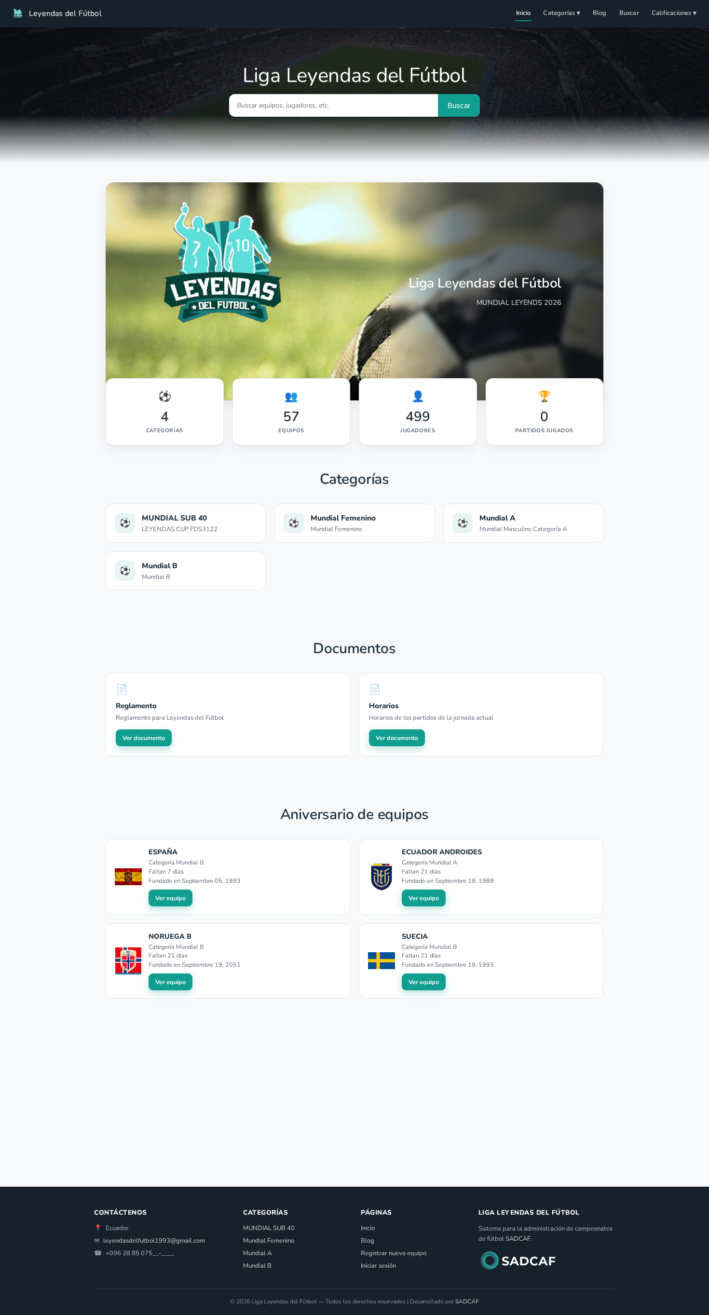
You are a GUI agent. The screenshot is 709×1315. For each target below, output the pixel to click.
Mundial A (257, 1253)
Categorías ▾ (561, 13)
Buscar (629, 13)
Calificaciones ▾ (674, 13)
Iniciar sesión (378, 1265)
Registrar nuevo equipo (393, 1253)
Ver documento (144, 738)
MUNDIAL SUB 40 (269, 1228)
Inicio (523, 13)
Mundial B (257, 1265)
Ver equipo (170, 898)
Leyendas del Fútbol (65, 13)
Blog (600, 13)
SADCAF (518, 1238)
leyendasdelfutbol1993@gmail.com (154, 1240)
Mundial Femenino (268, 1240)
